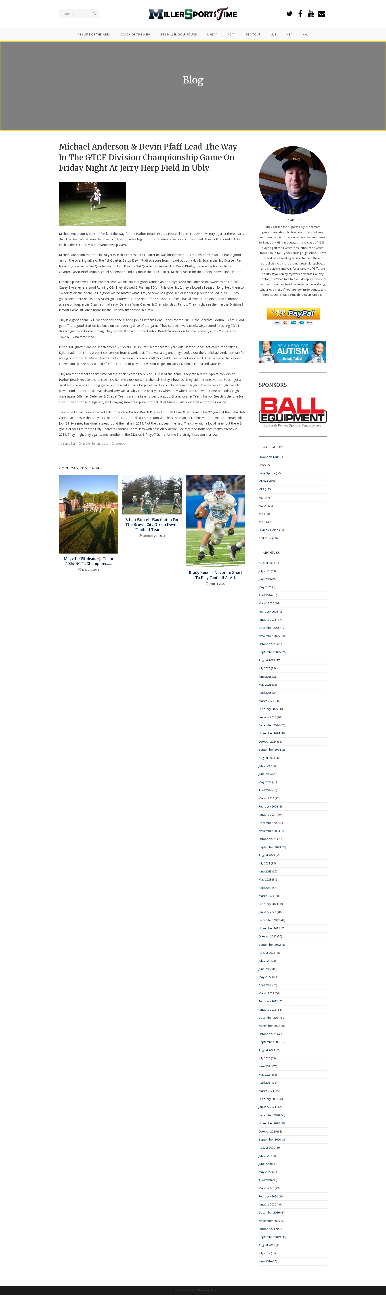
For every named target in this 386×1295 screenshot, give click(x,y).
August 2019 (267, 1245)
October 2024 (268, 741)
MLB (261, 489)
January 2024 (267, 814)
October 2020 (268, 1131)
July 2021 (264, 1058)
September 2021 (270, 1042)
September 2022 (270, 945)
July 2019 (264, 1253)
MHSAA (120, 444)
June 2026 (265, 579)
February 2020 (268, 1196)
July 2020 (264, 1156)
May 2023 (265, 879)
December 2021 (269, 1018)
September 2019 (270, 1237)
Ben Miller (69, 444)
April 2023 (265, 888)
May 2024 (265, 782)
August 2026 (267, 563)
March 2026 (266, 603)
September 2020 (270, 1139)
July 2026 (264, 571)
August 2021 (267, 1050)
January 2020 (267, 1204)
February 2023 (268, 904)
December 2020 (269, 1115)
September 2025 (270, 652)
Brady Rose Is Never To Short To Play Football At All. (215, 575)
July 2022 (264, 961)
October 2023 (268, 839)
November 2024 (269, 733)
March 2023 (266, 896)
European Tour (269, 457)
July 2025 (264, 668)
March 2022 (266, 993)
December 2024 (269, 725)
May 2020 (265, 1172)
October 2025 (268, 644)
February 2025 (268, 709)
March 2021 (266, 1091)
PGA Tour (265, 538)
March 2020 (266, 1188)
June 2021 (265, 1066)
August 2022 (267, 953)
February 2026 (268, 612)
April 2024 (265, 790)
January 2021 (267, 1107)
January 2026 (267, 620)
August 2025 (267, 660)
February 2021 (268, 1099)
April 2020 (265, 1180)
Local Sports (267, 473)
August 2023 (267, 855)
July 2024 (264, 766)
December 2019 (269, 1212)
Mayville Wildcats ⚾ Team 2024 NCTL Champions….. (88, 561)
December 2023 (269, 823)
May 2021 (265, 1074)
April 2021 (265, 1083)
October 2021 (268, 1034)
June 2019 (265, 1261)
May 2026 (265, 587)
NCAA (262, 506)
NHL (261, 522)
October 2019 (268, 1229)
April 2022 (265, 985)
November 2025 (269, 636)
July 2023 (264, 863)
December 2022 (269, 920)
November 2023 (269, 831)
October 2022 (268, 936)
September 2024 (270, 749)
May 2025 (265, 685)
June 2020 (265, 1164)
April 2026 (265, 595)
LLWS (262, 465)
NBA (261, 498)
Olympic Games (269, 530)
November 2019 (269, 1221)
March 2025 (266, 701)
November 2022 (269, 928)
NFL (261, 514)
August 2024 (267, 758)
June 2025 (265, 677)
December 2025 (269, 628)
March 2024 (266, 798)
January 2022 (267, 1010)
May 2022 (265, 977)
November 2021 (269, 1026)
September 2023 (270, 847)
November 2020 (269, 1123)
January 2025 (267, 717)
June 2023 (265, 871)
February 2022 (268, 1001)
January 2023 (267, 912)
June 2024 (265, 774)
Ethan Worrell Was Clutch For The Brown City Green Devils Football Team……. (152, 524)
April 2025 (265, 693)
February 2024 (268, 806)
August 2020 (267, 1147)
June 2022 (265, 969)
